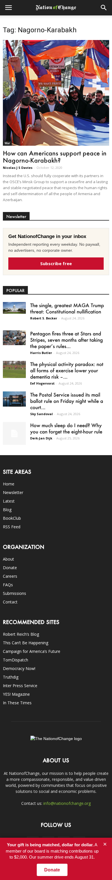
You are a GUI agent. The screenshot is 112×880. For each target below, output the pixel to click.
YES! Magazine (16, 694)
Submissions (14, 593)
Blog (7, 509)
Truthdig (10, 677)
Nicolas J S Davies (17, 167)
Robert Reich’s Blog (21, 634)
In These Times (17, 702)
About (8, 559)
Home (8, 484)
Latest (9, 501)
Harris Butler (41, 353)
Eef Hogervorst (42, 383)
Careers (10, 576)
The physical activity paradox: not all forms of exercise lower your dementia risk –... (66, 370)
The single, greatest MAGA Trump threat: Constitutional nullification (67, 308)
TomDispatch (15, 660)
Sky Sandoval (41, 414)
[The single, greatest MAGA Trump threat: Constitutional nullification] (14, 308)
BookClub (12, 518)
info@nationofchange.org (67, 803)
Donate (10, 567)
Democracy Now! (19, 668)
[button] (104, 7)
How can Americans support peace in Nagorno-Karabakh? (55, 156)
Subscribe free (56, 263)
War (7, 143)
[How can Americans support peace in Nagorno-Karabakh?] (56, 93)
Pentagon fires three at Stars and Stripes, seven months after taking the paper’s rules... (66, 339)
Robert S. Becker (43, 318)
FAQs (8, 584)
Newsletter (13, 492)
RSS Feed (11, 526)
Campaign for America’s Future (31, 651)
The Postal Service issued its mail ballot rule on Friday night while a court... (66, 400)
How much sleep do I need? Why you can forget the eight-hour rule (66, 428)
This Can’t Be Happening (25, 642)
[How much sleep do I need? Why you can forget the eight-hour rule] (14, 433)
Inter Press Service (20, 685)
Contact (10, 602)
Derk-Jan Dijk (41, 438)
